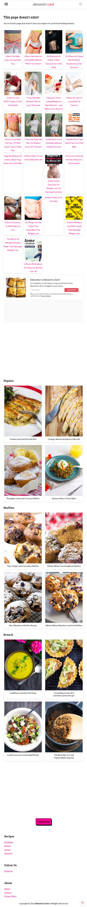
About (7, 889)
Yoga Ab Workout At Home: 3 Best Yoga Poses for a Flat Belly (13, 160)
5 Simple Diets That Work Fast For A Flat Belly (74, 143)
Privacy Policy (10, 896)
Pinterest (8, 871)
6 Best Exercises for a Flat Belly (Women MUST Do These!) (33, 60)
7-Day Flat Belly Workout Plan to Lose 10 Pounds (33, 101)
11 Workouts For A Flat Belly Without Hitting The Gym (53, 143)
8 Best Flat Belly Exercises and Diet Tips (13, 60)
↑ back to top (43, 821)
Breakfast (8, 842)
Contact (8, 892)
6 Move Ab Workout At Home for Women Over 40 (33, 268)
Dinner (7, 849)
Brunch (7, 846)
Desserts (8, 853)
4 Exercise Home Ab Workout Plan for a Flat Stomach (74, 160)
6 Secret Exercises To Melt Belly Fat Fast (13, 226)
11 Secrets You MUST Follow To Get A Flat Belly (13, 101)
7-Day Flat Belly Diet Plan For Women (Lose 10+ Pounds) (33, 143)
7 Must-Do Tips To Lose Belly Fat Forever (74, 101)
